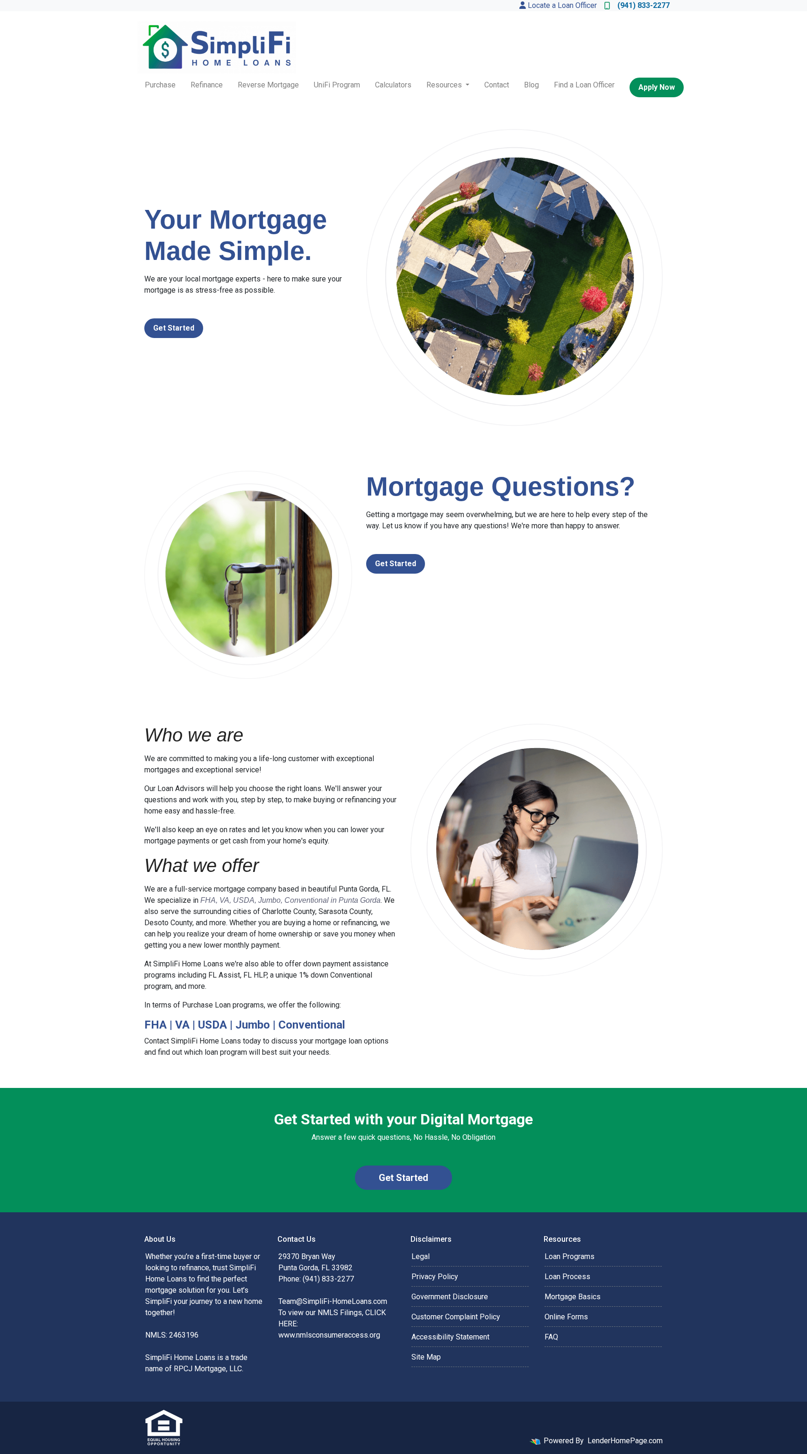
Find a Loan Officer (584, 84)
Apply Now (656, 87)
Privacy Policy (434, 1276)
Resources (445, 84)
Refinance (207, 84)
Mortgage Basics (573, 1296)
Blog (531, 84)
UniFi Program (337, 84)
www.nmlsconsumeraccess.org (329, 1335)
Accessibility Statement (450, 1336)
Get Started (173, 328)
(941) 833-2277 (643, 5)
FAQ (551, 1336)
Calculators (393, 84)
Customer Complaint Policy (455, 1316)
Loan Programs (570, 1256)
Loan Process (567, 1276)
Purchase (160, 84)
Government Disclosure (449, 1296)
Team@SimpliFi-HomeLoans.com (332, 1301)
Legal (420, 1256)
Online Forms (566, 1316)
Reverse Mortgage (268, 84)
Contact (496, 84)
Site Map (426, 1357)
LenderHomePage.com (625, 1440)
